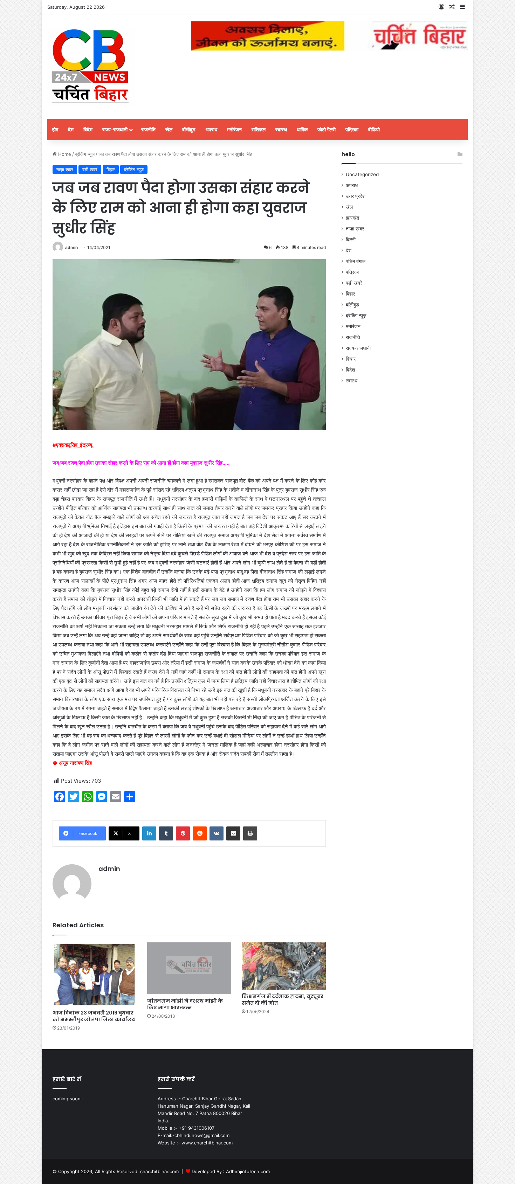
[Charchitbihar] (91, 66)
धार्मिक (302, 129)
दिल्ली (351, 239)
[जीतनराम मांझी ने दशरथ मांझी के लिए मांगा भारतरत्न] (189, 968)
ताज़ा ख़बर (64, 169)
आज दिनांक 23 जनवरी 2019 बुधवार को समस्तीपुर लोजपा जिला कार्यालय (94, 1016)
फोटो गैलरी (326, 129)
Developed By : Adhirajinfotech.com (231, 1171)
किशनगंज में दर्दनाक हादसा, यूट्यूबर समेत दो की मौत (282, 999)
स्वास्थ (281, 129)
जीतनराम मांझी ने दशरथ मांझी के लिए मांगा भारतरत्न (185, 1004)
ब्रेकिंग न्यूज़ (85, 154)
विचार (351, 359)
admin (71, 247)
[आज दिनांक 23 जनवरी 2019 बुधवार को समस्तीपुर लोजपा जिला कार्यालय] (95, 974)
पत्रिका (351, 129)
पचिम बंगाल (355, 261)
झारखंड (352, 218)
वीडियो (374, 129)
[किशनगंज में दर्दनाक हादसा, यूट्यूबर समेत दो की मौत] (284, 966)
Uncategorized (362, 174)
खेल (168, 129)
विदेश (87, 129)
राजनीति (148, 129)
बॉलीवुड (188, 129)
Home (64, 154)
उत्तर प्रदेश (355, 196)
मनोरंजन (234, 129)
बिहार (111, 169)
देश (71, 129)
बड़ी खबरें (89, 169)
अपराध (211, 129)
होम (55, 129)
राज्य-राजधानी (115, 129)
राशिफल (259, 129)
